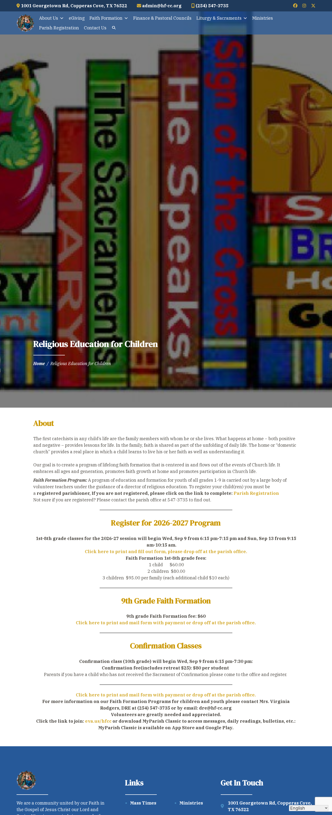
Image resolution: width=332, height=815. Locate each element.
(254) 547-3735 (211, 6)
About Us (48, 18)
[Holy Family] (25, 23)
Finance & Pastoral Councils (162, 18)
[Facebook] (295, 5)
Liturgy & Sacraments (219, 18)
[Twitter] (313, 5)
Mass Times (143, 803)
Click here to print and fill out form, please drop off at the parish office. (166, 551)
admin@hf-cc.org (161, 6)
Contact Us (95, 28)
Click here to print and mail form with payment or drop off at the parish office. (166, 623)
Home (39, 363)
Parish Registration (59, 28)
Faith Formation (105, 18)
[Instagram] (304, 5)
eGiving (77, 18)
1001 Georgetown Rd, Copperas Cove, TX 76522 (73, 6)
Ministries (262, 18)
